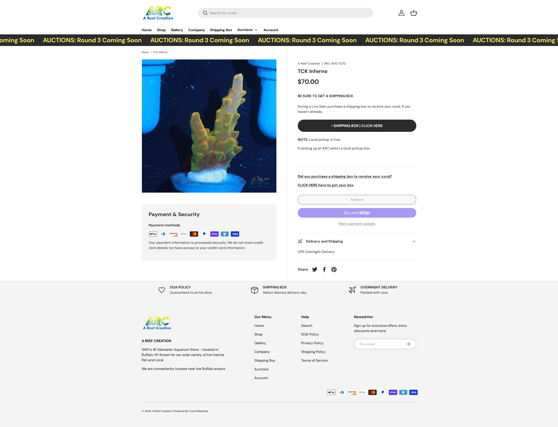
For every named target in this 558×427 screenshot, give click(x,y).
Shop (161, 30)
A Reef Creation (309, 63)
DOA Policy (310, 334)
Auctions (245, 29)
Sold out (357, 200)
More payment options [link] (357, 223)
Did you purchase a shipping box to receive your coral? (345, 176)
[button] (413, 13)
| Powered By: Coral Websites (190, 411)
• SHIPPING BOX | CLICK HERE (357, 125)
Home (147, 30)
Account (271, 30)
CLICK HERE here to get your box (326, 185)
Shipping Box (221, 30)
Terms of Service (314, 360)
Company (196, 30)
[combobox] (285, 13)
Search (306, 325)
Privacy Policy (312, 343)
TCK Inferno (160, 52)
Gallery (177, 30)
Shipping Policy (313, 351)
